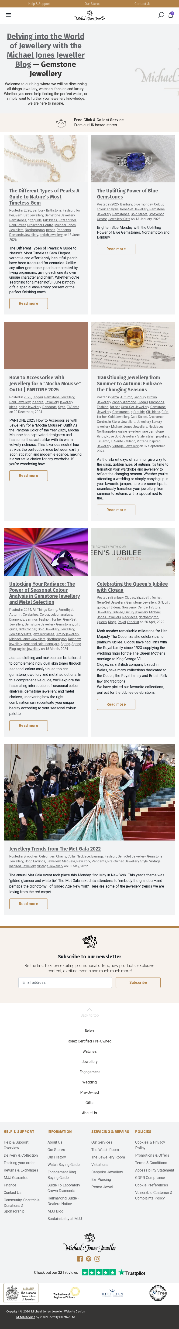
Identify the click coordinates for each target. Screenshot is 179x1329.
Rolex (89, 1031)
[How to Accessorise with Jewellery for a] (46, 345)
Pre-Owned (89, 1092)
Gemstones (17, 220)
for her (115, 407)
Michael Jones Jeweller (46, 1311)
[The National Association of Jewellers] (20, 1293)
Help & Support (39, 4)
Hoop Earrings (35, 861)
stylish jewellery (51, 235)
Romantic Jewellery (23, 235)
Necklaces (156, 426)
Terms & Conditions (151, 1163)
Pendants (64, 230)
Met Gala (68, 861)
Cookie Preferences (151, 1185)
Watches (90, 1051)
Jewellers (128, 422)
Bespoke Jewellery (107, 1172)
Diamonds (156, 402)
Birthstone (54, 210)
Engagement (89, 1072)
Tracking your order (19, 1163)
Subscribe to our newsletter (89, 957)
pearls (50, 230)
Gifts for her (67, 220)
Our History (57, 1157)
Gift (160, 602)
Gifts (89, 1102)
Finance (10, 1185)
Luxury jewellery (67, 634)
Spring (65, 644)
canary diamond (124, 402)
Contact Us (142, 4)
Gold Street (17, 225)
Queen (102, 622)
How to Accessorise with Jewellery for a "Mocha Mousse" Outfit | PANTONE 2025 (45, 384)
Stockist (133, 622)
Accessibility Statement (154, 1170)
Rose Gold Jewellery (121, 436)
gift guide (35, 220)
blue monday (143, 204)
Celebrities (30, 614)
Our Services (101, 1142)
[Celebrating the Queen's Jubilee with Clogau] (133, 552)
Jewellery (52, 402)
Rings (101, 436)
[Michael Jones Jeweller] (89, 15)
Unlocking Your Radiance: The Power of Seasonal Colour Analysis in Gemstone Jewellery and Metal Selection (44, 593)
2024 (115, 397)
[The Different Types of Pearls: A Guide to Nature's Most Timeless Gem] (46, 159)
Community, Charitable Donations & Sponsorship (22, 1205)
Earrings (32, 619)
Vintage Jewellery (125, 446)
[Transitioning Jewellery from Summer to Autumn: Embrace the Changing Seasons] (133, 345)
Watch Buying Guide (64, 1164)
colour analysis (108, 209)
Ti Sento (73, 407)
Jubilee (117, 612)
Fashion (68, 210)
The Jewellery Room (108, 1157)
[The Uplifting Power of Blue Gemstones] (133, 159)
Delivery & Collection (21, 1155)
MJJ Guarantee (16, 1177)
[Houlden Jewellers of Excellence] (112, 1293)
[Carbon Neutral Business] (158, 1293)
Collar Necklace (79, 856)
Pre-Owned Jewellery (123, 861)
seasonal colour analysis (41, 644)
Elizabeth (143, 597)
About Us (89, 1113)
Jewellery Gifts (119, 219)
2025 (115, 204)
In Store (37, 402)
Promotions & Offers (152, 1155)
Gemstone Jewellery (60, 215)
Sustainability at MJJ (65, 1218)
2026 (27, 210)
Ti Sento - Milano (123, 441)
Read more (28, 303)
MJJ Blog (55, 1211)
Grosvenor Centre (40, 225)
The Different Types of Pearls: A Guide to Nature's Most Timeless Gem (44, 197)
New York (83, 861)
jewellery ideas (43, 634)
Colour (158, 204)
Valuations (99, 1164)
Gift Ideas (50, 220)
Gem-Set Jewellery (29, 215)
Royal (122, 622)
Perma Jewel (102, 1187)
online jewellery (30, 407)
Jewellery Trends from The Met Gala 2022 (55, 849)
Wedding (89, 1082)
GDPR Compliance (150, 1177)
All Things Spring (45, 610)
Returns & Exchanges (21, 1170)
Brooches (31, 856)
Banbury (39, 210)
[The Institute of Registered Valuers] (66, 1293)
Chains (61, 856)
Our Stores (92, 4)
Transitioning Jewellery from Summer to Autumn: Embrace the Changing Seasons (129, 384)
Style (61, 407)
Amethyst (66, 610)
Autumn (126, 397)
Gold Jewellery (20, 402)
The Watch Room (105, 1150)
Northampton (35, 230)
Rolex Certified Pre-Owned (89, 1041)
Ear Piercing (101, 1179)
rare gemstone (153, 431)
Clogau (38, 397)
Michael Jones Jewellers (129, 426)
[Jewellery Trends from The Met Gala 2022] (89, 792)
